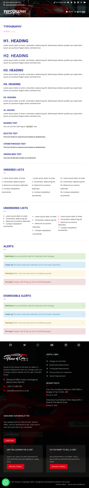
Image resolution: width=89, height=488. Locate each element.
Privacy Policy (61, 484)
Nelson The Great (63, 482)
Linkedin (66, 344)
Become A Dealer (58, 466)
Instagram (38, 344)
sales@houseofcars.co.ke (15, 5)
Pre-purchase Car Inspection (60, 372)
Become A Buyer (15, 466)
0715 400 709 (61, 2)
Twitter (25, 344)
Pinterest (78, 344)
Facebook (10, 344)
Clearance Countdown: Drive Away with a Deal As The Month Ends (64, 401)
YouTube (52, 344)
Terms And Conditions (76, 484)
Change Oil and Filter (57, 361)
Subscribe (10, 440)
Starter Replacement (57, 376)
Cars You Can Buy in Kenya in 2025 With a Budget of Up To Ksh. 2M (64, 390)
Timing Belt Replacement (59, 368)
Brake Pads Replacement (59, 365)
